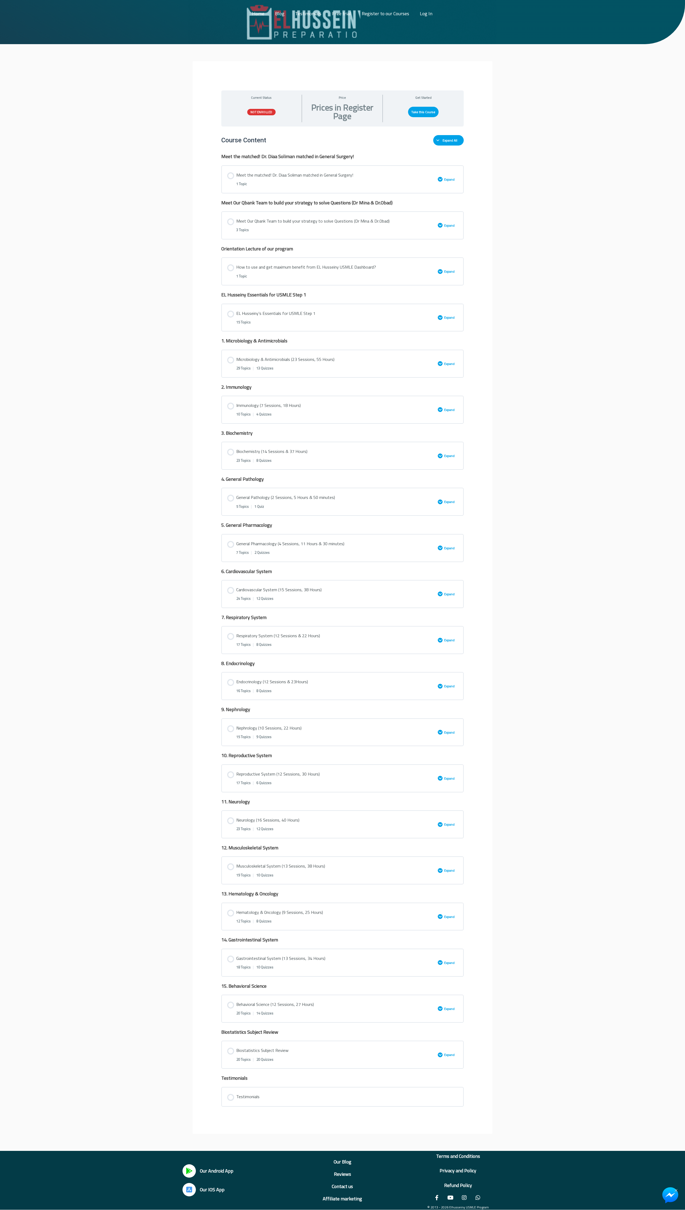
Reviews (342, 1174)
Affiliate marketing (342, 1198)
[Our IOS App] (189, 1189)
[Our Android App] (189, 1171)
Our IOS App (212, 1189)
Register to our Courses (385, 13)
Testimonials (308, 13)
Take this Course (423, 112)
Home (258, 13)
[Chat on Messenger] (670, 1195)
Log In (426, 13)
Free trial (341, 13)
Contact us (342, 1186)
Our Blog (342, 1161)
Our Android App (216, 1170)
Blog (279, 13)
